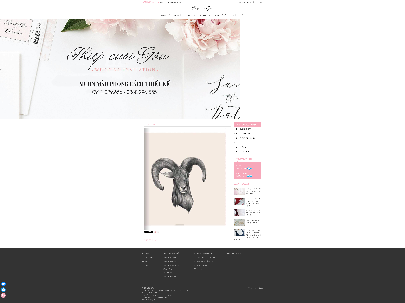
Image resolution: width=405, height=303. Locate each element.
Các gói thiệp (204, 15)
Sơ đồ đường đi (149, 300)
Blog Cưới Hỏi (220, 15)
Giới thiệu (178, 15)
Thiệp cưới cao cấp (243, 129)
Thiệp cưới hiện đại (243, 133)
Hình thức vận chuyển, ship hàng (205, 261)
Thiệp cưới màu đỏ (243, 152)
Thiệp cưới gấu (147, 257)
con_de (149, 124)
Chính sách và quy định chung (204, 257)
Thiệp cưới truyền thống (245, 138)
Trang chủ (165, 15)
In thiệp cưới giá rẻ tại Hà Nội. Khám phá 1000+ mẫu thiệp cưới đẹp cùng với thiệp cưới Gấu (247, 234)
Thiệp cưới (190, 15)
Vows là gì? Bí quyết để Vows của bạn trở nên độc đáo (253, 212)
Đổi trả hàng (198, 269)
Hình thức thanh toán (201, 265)
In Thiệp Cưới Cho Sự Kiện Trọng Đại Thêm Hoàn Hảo (253, 191)
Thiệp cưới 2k (241, 147)
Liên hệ (233, 15)
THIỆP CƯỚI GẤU (148, 288)
